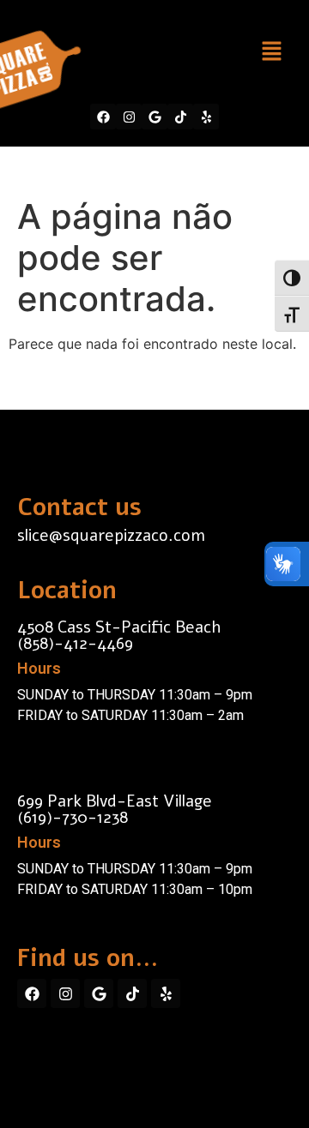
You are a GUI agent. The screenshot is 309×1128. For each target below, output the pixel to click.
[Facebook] (103, 116)
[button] (271, 51)
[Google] (154, 116)
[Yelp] (206, 116)
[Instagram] (129, 116)
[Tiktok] (180, 116)
